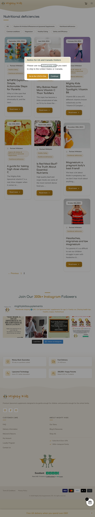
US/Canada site (48, 65)
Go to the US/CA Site (37, 76)
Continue (54, 76)
